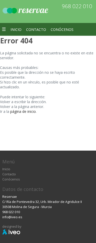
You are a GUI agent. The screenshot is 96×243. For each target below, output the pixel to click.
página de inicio (23, 111)
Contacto (36, 29)
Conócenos (62, 29)
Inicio (16, 29)
